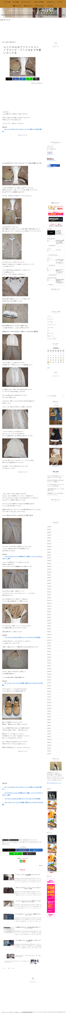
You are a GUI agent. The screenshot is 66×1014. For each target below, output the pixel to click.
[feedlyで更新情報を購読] (21, 861)
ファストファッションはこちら (56, 425)
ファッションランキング (51, 160)
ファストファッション (14, 839)
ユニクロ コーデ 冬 (38, 842)
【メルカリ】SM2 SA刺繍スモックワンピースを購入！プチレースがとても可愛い (55, 476)
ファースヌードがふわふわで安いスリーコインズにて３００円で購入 (23, 637)
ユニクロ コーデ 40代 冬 (28, 842)
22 (60, 360)
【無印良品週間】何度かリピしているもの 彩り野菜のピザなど (55, 489)
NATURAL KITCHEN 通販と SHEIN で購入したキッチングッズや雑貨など (55, 481)
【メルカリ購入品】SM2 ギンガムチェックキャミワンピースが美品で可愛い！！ (55, 485)
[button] (36, 78)
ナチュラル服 (6, 839)
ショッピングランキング (50, 167)
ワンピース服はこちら (56, 445)
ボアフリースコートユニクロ (9, 842)
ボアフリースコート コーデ (32, 839)
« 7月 (48, 367)
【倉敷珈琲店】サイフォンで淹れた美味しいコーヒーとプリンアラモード (55, 494)
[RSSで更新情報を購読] (24, 861)
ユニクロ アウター (19, 842)
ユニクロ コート (6, 844)
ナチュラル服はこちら (56, 465)
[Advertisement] (33, 29)
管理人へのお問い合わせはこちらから (54, 783)
